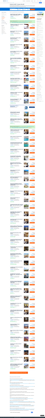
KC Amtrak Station (38, 58)
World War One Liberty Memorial (40, 53)
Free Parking (3, 28)
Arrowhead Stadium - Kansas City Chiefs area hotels (40, 39)
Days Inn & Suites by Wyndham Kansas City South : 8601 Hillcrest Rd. (16, 59)
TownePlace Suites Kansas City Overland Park (15, 303)
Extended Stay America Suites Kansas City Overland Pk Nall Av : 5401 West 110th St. (16, 86)
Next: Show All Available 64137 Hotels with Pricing (18, 372)
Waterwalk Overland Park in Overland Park (15, 170)
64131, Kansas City (38, 99)
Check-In (19, 8)
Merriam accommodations (39, 75)
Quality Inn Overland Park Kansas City (27, 405)
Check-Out (24, 8)
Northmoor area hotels (39, 89)
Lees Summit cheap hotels (39, 74)
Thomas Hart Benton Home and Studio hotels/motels (40, 46)
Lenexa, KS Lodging (39, 76)
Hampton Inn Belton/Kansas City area (16, 317)
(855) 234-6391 (18, 417)
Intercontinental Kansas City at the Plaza (16, 357)
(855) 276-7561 (27, 21)
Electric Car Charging (4, 33)
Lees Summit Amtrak (39, 41)
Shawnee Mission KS (39, 40)
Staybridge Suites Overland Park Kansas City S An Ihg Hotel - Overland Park (16, 212)
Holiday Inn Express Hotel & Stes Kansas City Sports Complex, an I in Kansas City (16, 119)
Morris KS (38, 81)
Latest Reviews (33, 33)
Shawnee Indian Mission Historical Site (40, 36)
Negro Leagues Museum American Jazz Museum (40, 63)
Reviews (34, 74)
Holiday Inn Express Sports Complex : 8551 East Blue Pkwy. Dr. (16, 130)
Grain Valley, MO (38, 91)
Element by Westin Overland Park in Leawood (16, 191)
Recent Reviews (33, 60)
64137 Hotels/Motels (39, 95)
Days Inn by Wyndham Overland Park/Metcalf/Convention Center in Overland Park (16, 184)
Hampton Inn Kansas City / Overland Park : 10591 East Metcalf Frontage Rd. (16, 205)
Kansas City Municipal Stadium (40, 56)
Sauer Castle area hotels (39, 55)
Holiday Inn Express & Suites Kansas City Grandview (16, 65)
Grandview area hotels (39, 68)
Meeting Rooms (3, 29)
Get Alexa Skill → (30, 22)
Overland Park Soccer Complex (40, 43)
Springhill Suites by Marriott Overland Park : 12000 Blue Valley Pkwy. (16, 274)
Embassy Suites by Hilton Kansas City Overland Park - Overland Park (16, 226)
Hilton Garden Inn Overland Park (16, 136)
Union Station (38, 57)
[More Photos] (26, 18)
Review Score (33, 26)
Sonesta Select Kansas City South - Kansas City (16, 45)
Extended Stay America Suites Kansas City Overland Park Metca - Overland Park (16, 254)
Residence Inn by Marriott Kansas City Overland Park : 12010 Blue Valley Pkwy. (16, 282)
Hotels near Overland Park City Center (40, 32)
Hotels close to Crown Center (39, 54)
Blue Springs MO (38, 83)
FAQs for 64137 (3, 15)
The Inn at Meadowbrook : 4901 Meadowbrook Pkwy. (15, 99)
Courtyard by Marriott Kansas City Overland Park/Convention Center (16, 143)
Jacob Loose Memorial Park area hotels (40, 31)
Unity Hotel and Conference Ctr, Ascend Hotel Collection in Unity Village (16, 289)
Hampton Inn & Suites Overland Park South (15, 344)
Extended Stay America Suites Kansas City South (15, 38)
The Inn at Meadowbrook (13, 383)
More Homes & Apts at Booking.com (14, 106)
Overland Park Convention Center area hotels (40, 25)
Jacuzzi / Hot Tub (3, 32)
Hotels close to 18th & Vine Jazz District (40, 64)
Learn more (18, 116)
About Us (4, 417)
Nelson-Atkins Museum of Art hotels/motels (39, 34)
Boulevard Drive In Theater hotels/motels (39, 50)
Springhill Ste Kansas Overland (15, 380)
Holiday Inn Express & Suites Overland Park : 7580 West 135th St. (16, 337)
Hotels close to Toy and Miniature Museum (40, 27)
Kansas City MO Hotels (39, 77)
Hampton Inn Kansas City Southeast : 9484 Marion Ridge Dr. (16, 24)
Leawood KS (38, 69)
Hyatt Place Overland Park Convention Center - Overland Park (16, 78)
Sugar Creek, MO (38, 80)
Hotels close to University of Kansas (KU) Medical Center (39, 44)
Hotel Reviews (33, 87)
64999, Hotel (38, 96)
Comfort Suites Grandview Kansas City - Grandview (16, 51)
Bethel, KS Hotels (38, 90)
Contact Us (1, 417)
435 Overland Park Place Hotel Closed (15, 233)
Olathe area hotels (38, 84)
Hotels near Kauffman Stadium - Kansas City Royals (40, 42)
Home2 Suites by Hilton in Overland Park (16, 330)
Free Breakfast (3, 27)
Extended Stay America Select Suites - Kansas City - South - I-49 (16, 14)
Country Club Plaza (38, 33)
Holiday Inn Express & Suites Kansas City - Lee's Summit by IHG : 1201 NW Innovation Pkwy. (16, 365)
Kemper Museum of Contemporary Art (40, 37)
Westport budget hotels (39, 73)
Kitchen (3, 30)
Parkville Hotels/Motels (39, 92)
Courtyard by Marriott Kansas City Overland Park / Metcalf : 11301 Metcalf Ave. (16, 240)
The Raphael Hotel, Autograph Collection (15, 351)
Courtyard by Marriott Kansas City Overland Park (23, 401)
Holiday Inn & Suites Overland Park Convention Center (16, 92)
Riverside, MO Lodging (39, 88)
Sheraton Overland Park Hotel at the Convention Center (16, 149)
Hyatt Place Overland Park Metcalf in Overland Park (16, 219)
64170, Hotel (38, 97)
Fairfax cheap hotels (39, 82)
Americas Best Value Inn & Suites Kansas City (16, 31)
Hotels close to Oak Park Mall (39, 47)
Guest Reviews (33, 16)
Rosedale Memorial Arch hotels (40, 48)
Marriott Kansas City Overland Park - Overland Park (16, 247)
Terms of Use (6, 417)
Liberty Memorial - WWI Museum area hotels (40, 52)
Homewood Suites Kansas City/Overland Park (15, 324)
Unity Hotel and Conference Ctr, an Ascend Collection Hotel (22, 405)
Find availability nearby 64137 (12, 8)
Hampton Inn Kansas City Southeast (29, 386)
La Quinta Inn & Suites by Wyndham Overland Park (16, 267)
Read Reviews (33, 53)
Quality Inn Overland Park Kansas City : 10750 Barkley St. (16, 177)
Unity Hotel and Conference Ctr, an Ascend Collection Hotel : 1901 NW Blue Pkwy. (16, 311)
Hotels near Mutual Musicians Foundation (39, 62)
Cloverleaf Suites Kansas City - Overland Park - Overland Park (15, 156)
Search (40, 2)
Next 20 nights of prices (4, 14)
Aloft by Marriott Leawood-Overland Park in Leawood (15, 112)
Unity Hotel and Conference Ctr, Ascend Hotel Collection (16, 405)
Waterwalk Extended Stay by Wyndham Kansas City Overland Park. (16, 163)
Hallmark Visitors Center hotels (40, 51)
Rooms (28, 8)
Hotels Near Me (11, 417)
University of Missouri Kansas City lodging (40, 28)
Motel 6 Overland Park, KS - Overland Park (15, 198)
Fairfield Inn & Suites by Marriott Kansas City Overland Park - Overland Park (16, 297)
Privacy (9, 417)
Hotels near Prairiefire (39, 26)
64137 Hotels (3, 13)
